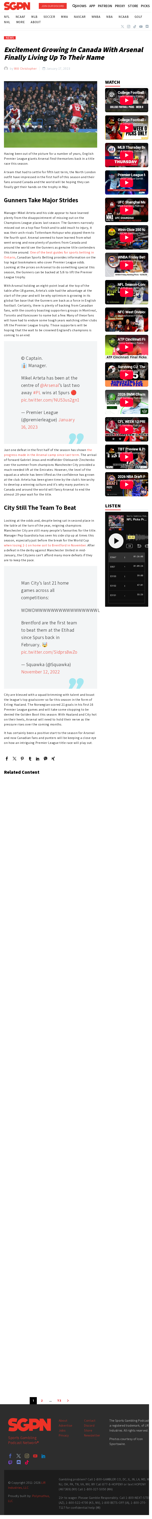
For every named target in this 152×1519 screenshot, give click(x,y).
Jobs (62, 1430)
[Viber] (45, 758)
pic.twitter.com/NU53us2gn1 (50, 400)
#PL (37, 392)
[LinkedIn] (38, 758)
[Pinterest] (22, 758)
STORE (133, 6)
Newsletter (92, 1435)
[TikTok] (134, 26)
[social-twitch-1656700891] (10, 1462)
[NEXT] (67, 1400)
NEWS (10, 37)
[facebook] (10, 1456)
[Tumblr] (30, 758)
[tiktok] (27, 1462)
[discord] (18, 1462)
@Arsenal (49, 385)
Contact (90, 1420)
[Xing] (53, 758)
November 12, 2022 (40, 671)
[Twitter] (122, 26)
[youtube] (35, 1456)
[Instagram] (128, 26)
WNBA (96, 17)
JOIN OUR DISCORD (53, 6)
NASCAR (80, 17)
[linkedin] (43, 1456)
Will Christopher (25, 68)
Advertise (65, 1425)
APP (92, 6)
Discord (89, 1425)
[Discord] (147, 26)
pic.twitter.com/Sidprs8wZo (49, 652)
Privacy (64, 1435)
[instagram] (27, 1456)
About (63, 1420)
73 (59, 1400)
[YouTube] (140, 26)
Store (88, 1430)
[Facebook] (7, 758)
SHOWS (80, 6)
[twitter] (18, 1456)
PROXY (120, 6)
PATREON (105, 6)
